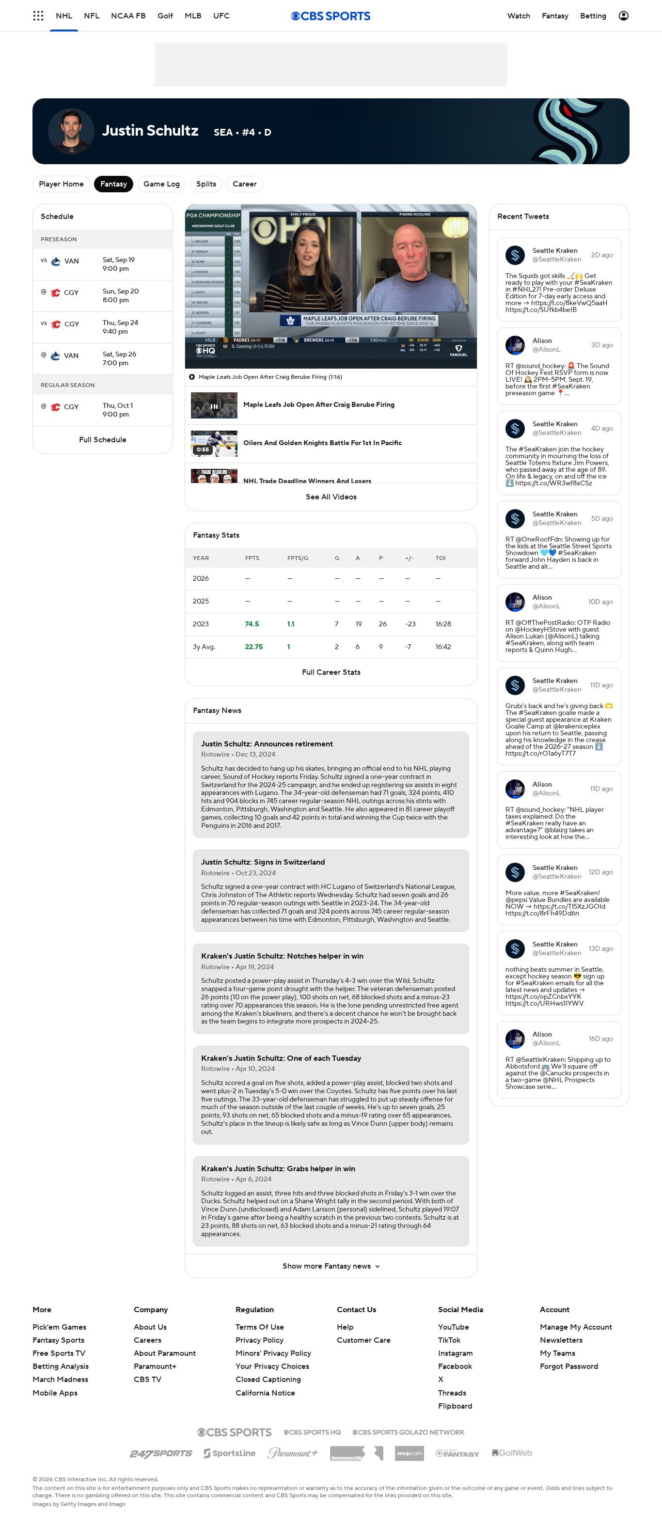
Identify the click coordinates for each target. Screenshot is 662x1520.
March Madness (60, 1379)
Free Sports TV (58, 1353)
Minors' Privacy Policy (273, 1353)
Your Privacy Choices (272, 1366)
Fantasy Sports (58, 1340)
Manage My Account (576, 1327)
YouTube (453, 1327)
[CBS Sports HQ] (312, 1431)
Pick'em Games (59, 1327)
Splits (206, 184)
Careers (147, 1340)
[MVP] (409, 1450)
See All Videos (331, 497)
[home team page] (56, 261)
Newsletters (561, 1340)
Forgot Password (569, 1366)
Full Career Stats (331, 672)
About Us (150, 1327)
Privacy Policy (260, 1340)
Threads (452, 1393)
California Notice (265, 1393)
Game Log (161, 184)
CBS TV (147, 1379)
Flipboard (455, 1406)
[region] (331, 286)
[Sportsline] (230, 1452)
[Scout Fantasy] (458, 1453)
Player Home (61, 184)
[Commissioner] (356, 1450)
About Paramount (165, 1353)
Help (345, 1327)
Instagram (455, 1353)
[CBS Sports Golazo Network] (408, 1431)
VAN (71, 261)
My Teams (557, 1353)
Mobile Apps (55, 1393)
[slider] (331, 340)
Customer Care (364, 1340)
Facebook (455, 1366)
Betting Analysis (60, 1366)
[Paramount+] (293, 1451)
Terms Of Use (260, 1327)
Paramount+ (155, 1366)
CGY (71, 293)
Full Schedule (102, 440)
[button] (38, 15)
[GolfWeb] (512, 1453)
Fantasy (113, 184)
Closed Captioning (268, 1379)
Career (245, 184)
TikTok (449, 1340)
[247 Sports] (160, 1452)
